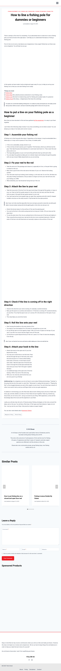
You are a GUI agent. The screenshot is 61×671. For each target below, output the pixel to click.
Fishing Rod (9, 93)
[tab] (27, 509)
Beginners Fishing (9, 414)
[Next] (56, 487)
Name (4, 549)
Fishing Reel (31, 11)
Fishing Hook (9, 99)
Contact (39, 669)
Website (44, 549)
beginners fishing (27, 410)
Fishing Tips (50, 11)
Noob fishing (18, 414)
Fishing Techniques (40, 11)
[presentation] (15, 479)
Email (24, 549)
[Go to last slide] (4, 487)
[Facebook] (29, 660)
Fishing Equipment (13, 11)
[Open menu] (57, 3)
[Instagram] (32, 660)
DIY (19, 11)
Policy (26, 669)
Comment (5, 529)
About (21, 669)
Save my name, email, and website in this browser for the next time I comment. (22, 553)
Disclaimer (32, 669)
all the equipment (39, 120)
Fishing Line (24, 11)
